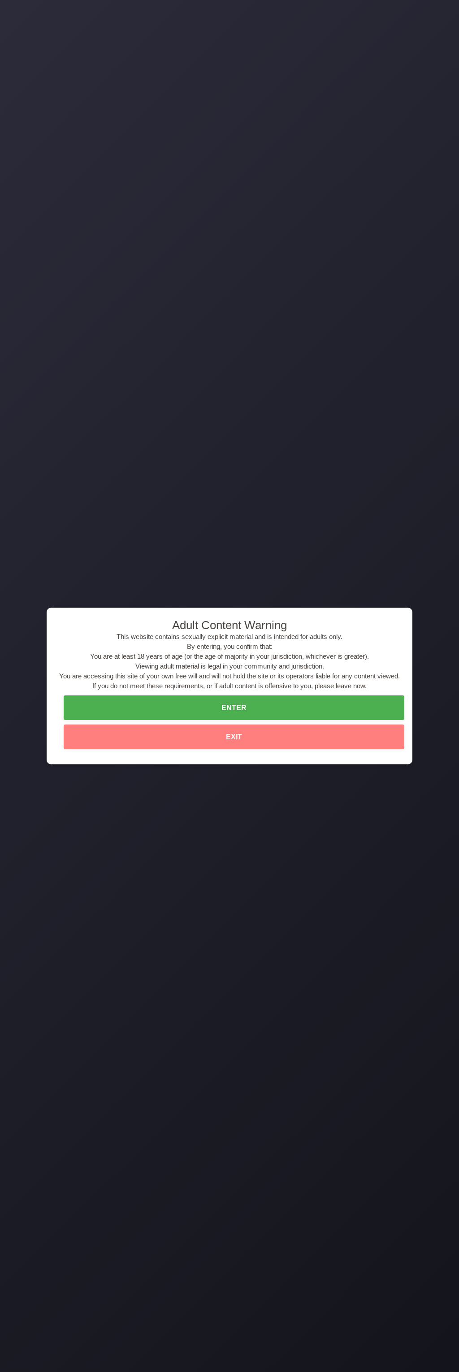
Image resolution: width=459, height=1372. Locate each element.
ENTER (234, 708)
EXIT (234, 737)
